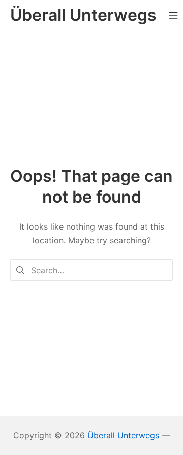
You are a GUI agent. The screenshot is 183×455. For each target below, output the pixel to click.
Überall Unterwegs (123, 435)
